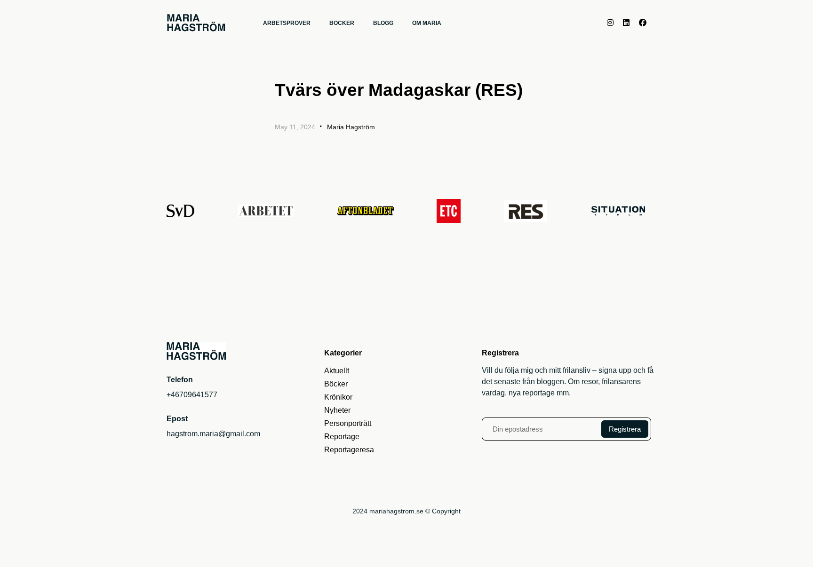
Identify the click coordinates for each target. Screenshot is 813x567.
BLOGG (383, 23)
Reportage (341, 437)
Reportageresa (349, 450)
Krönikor (338, 397)
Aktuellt (336, 371)
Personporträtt (347, 423)
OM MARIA (426, 23)
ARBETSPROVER (287, 23)
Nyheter (337, 410)
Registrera (625, 429)
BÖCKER (341, 23)
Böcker (336, 384)
